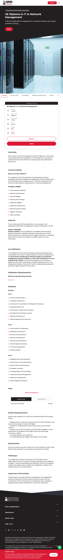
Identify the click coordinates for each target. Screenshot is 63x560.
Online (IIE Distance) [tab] (31, 392)
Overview (4, 95)
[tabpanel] (31, 400)
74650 (13, 133)
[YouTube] (21, 530)
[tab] (21, 399)
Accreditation (25, 95)
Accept (53, 555)
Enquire (31, 139)
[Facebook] (5, 530)
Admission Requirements (39, 95)
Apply (9, 29)
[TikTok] (15, 530)
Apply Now (52, 2)
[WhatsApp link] (59, 547)
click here (37, 558)
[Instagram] (8, 530)
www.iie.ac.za (51, 546)
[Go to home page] (7, 3)
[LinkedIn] (18, 530)
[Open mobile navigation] (59, 3)
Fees (58, 95)
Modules (51, 95)
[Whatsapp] (24, 530)
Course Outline (14, 95)
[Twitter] (11, 530)
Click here (11, 280)
